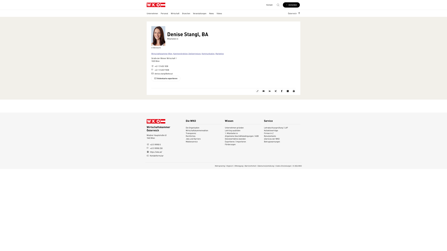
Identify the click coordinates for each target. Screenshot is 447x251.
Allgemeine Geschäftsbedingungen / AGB (242, 136)
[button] (294, 13)
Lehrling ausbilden (232, 130)
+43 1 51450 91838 (162, 70)
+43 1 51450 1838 (161, 66)
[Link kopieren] (257, 91)
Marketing (219, 53)
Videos (219, 13)
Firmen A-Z (268, 133)
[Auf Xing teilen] (276, 91)
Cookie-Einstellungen (283, 166)
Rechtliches (190, 136)
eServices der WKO (271, 138)
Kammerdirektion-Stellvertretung (187, 53)
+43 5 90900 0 (155, 144)
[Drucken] (294, 91)
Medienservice (192, 141)
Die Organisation (192, 127)
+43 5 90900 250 (156, 148)
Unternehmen (152, 13)
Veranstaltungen (199, 13)
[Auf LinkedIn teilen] (269, 91)
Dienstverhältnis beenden (235, 138)
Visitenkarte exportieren (167, 78)
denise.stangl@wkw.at (164, 73)
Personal (164, 13)
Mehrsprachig (220, 166)
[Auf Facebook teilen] (282, 91)
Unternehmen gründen (234, 127)
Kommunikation (208, 53)
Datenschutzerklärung (266, 166)
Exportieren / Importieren (235, 141)
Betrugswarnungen (272, 141)
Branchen (186, 13)
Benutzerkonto (270, 136)
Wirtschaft (175, 13)
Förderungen (230, 144)
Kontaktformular (157, 155)
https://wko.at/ (156, 152)
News (211, 13)
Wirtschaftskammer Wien (161, 53)
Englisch (230, 166)
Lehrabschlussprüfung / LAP (276, 127)
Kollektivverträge (271, 130)
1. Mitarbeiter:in (231, 133)
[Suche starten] (277, 5)
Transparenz (191, 133)
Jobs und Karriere (193, 138)
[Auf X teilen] (288, 91)
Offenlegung (239, 166)
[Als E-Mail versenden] (263, 91)
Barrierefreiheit (250, 166)
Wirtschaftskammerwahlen (197, 130)
